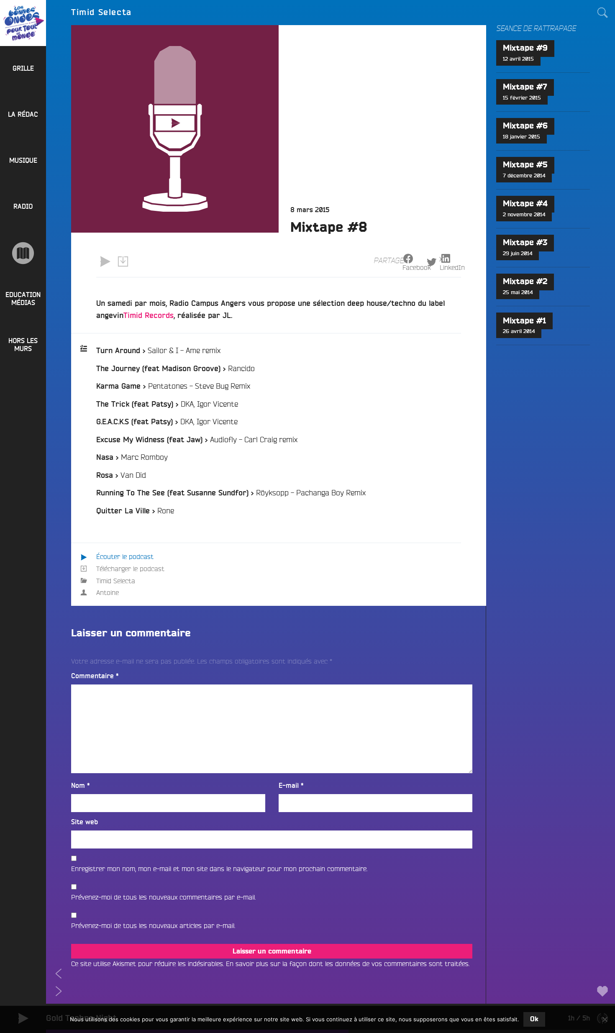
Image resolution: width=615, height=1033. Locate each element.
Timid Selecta (115, 580)
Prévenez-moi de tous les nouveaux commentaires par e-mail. (163, 897)
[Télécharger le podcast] (122, 261)
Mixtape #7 (525, 87)
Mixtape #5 (525, 165)
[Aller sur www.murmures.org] (23, 253)
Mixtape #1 (524, 321)
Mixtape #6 (525, 126)
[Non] (604, 1019)
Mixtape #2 (525, 282)
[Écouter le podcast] (105, 261)
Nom (80, 785)
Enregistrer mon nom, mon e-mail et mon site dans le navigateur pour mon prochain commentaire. (219, 868)
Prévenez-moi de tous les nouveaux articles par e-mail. (153, 925)
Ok (534, 1019)
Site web (84, 822)
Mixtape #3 (525, 243)
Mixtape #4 (525, 204)
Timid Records (148, 316)
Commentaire (95, 676)
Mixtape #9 (525, 48)
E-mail (291, 785)
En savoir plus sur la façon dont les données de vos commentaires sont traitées (347, 963)
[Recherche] (602, 12)
